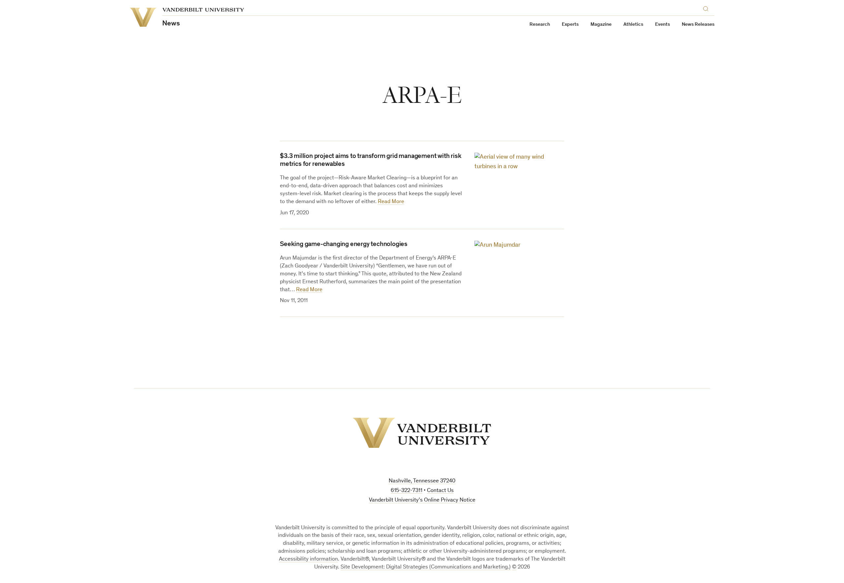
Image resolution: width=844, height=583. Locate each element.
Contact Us (440, 491)
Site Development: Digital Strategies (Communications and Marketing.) (426, 567)
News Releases (698, 24)
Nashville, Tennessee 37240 (422, 481)
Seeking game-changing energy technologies (343, 244)
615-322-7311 (406, 491)
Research (539, 24)
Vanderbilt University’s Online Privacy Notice (422, 500)
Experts (570, 24)
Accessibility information (308, 559)
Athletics (633, 24)
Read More (391, 202)
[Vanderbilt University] (422, 433)
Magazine (601, 24)
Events (662, 24)
